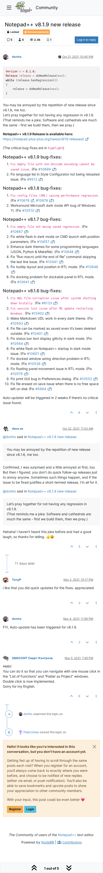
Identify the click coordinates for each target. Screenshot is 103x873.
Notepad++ (67, 835)
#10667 (17, 231)
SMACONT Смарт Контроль (32, 658)
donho (17, 57)
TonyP (16, 579)
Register (15, 809)
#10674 (42, 200)
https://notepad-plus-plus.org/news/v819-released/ (43, 139)
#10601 (33, 354)
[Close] (94, 746)
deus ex (17, 428)
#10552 (86, 379)
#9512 (32, 179)
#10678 (23, 200)
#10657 (43, 242)
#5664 (40, 389)
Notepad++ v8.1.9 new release (52, 437)
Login (30, 809)
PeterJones (31, 732)
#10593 (17, 323)
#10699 (44, 169)
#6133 (47, 303)
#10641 (23, 282)
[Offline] (7, 57)
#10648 (67, 252)
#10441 (52, 262)
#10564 (17, 343)
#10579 (17, 374)
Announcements (38, 32)
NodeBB (47, 842)
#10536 (34, 364)
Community (47, 7)
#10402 (38, 313)
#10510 (28, 210)
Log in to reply (86, 39)
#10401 (37, 333)
